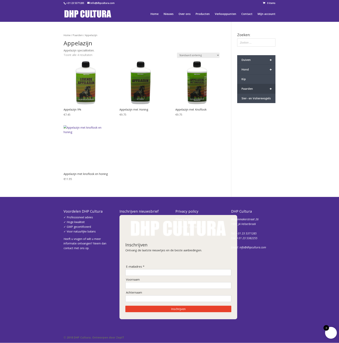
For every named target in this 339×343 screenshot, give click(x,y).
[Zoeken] (271, 42)
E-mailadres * (135, 266)
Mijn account (266, 14)
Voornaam (133, 279)
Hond (256, 69)
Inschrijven (178, 309)
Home (154, 14)
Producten (203, 14)
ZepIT (120, 337)
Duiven (256, 59)
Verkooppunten (225, 14)
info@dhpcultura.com (253, 247)
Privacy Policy (184, 219)
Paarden (78, 35)
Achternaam (134, 292)
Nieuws (168, 14)
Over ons (184, 14)
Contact (246, 14)
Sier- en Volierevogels (256, 98)
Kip (243, 79)
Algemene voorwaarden (190, 227)
